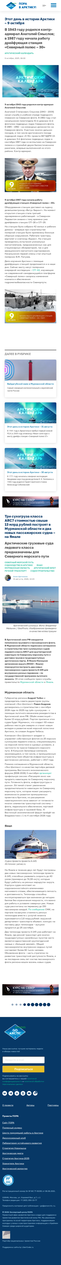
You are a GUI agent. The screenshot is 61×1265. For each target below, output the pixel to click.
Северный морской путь (19, 562)
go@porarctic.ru (47, 1206)
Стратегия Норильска (14, 1148)
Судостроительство (42, 571)
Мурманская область (17, 568)
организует (45, 773)
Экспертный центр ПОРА (21, 1212)
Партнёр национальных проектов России (21, 1241)
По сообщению (36, 909)
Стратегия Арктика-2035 (15, 1158)
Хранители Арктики (13, 1163)
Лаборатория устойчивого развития (22, 1143)
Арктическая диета (12, 1153)
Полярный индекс (12, 1127)
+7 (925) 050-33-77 (28, 1200)
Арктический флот (45, 568)
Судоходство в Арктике (19, 565)
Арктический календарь (19, 53)
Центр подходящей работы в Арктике (22, 1132)
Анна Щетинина (20, 576)
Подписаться (23, 1069)
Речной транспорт (16, 571)
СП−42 (36, 270)
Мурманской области (31, 682)
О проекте (7, 1105)
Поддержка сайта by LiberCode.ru (17, 1247)
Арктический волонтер (15, 1168)
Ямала (49, 682)
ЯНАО (40, 565)
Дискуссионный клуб (14, 1138)
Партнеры (53, 1105)
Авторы (30, 1105)
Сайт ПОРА (8, 1122)
